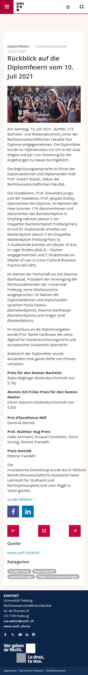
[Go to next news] (75, 531)
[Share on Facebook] (13, 511)
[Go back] (44, 531)
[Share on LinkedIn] (28, 511)
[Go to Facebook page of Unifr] (5, 634)
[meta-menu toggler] (81, 7)
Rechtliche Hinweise (31, 670)
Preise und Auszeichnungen (58, 576)
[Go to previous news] (13, 531)
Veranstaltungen (21, 576)
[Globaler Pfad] (68, 7)
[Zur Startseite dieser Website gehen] (20, 7)
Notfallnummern (56, 670)
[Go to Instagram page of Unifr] (33, 634)
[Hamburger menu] (6, 7)
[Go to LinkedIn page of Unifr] (27, 634)
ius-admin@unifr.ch (19, 621)
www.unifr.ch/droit (23, 552)
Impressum (10, 670)
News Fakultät (44, 571)
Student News (19, 571)
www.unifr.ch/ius (17, 626)
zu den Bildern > (21, 499)
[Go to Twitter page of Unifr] (13, 634)
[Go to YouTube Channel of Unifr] (20, 634)
